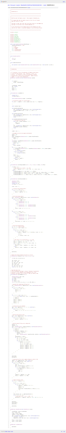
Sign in (64, 1)
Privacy (9, 431)
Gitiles (6, 431)
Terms (12, 431)
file (29, 7)
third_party (12, 5)
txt (61, 431)
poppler (18, 5)
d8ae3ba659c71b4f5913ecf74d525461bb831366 (31, 5)
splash (44, 5)
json (64, 431)
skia (8, 5)
